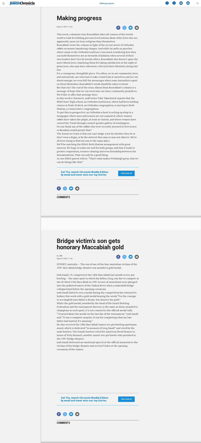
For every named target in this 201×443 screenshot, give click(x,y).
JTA (60, 256)
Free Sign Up (126, 173)
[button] (197, 3)
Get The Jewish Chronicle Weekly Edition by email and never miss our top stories (84, 173)
